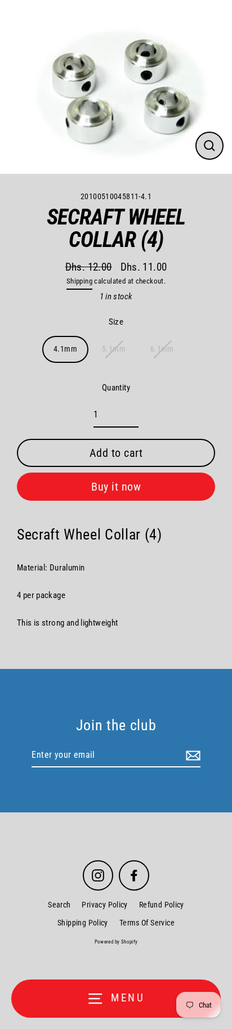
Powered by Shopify (116, 942)
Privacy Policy (104, 904)
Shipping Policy (82, 922)
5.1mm (114, 348)
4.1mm (65, 348)
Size (116, 322)
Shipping (79, 281)
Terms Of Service (147, 922)
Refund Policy (161, 904)
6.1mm (162, 348)
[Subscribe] (191, 755)
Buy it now (116, 486)
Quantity (116, 388)
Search (59, 904)
